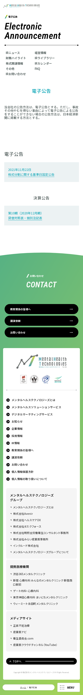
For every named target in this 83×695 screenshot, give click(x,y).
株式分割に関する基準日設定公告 (31, 174)
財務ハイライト (16, 58)
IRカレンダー (43, 63)
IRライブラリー (45, 58)
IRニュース (13, 53)
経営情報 (40, 53)
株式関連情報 (14, 63)
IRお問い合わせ (16, 74)
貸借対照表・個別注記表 (25, 218)
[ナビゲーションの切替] (69, 687)
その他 (10, 69)
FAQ (37, 69)
